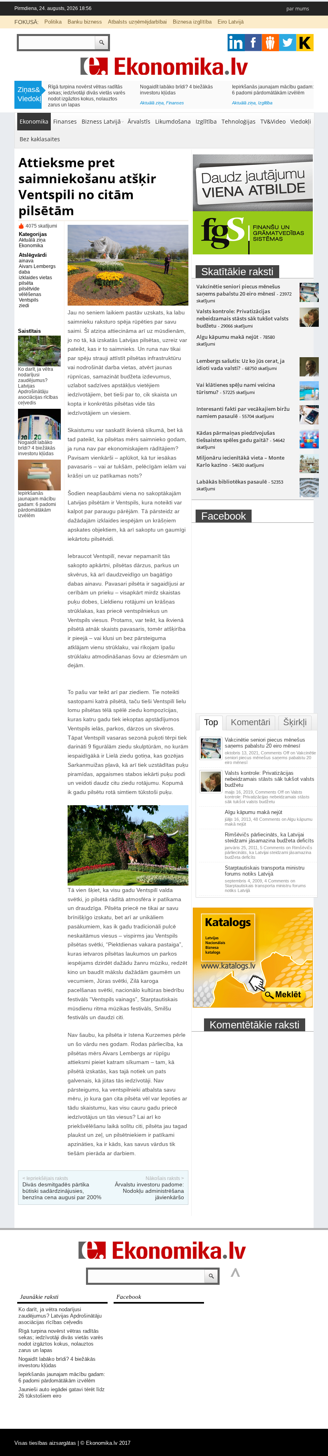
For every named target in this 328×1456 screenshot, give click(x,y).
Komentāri (250, 722)
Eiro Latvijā (231, 22)
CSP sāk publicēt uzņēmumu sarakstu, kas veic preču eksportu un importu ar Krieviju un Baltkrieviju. (271, 93)
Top (211, 722)
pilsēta (26, 283)
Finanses (83, 102)
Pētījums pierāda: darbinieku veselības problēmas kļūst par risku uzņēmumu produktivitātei (178, 93)
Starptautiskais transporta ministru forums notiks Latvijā (264, 871)
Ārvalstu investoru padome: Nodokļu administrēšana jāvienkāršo (149, 1190)
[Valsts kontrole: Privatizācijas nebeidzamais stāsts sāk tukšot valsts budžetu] (309, 324)
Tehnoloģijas (239, 121)
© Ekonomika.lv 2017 (105, 1443)
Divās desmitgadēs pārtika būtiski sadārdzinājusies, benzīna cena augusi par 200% (61, 1190)
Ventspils (28, 300)
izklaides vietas (35, 277)
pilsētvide (29, 289)
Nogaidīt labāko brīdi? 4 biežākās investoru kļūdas (36, 448)
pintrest (270, 42)
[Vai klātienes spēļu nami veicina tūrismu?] (309, 398)
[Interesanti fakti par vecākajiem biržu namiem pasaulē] (309, 422)
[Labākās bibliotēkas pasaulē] (309, 495)
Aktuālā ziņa (60, 102)
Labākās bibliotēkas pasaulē (231, 481)
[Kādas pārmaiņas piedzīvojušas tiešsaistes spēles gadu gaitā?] (309, 446)
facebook (253, 42)
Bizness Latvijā (180, 104)
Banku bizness (85, 22)
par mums (297, 8)
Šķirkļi (295, 722)
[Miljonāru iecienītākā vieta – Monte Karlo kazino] (309, 471)
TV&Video (273, 121)
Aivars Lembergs (37, 266)
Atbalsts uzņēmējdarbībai (137, 22)
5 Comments (268, 852)
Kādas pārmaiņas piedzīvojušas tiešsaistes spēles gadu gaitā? (235, 436)
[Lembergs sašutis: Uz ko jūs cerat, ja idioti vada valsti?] (309, 374)
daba (24, 272)
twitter (287, 42)
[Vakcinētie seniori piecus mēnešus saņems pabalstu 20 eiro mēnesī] (309, 300)
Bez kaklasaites (40, 139)
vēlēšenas (30, 294)
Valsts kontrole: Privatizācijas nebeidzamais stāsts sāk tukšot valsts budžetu (242, 318)
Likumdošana (173, 121)
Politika (53, 22)
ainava (26, 261)
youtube (305, 42)
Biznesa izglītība (192, 22)
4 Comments (265, 885)
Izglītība (206, 121)
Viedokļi (300, 121)
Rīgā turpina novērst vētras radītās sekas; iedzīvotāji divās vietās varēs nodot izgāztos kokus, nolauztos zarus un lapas (60, 1340)
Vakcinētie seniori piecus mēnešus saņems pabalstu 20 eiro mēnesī (238, 290)
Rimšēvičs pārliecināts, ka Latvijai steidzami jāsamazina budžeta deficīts (269, 838)
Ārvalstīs (139, 121)
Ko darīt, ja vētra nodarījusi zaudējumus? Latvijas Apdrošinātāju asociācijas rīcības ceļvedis (60, 1315)
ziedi (24, 305)
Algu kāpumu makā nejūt (227, 336)
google (236, 42)
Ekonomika (34, 121)
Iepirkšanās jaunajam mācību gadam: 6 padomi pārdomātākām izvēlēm (37, 504)
